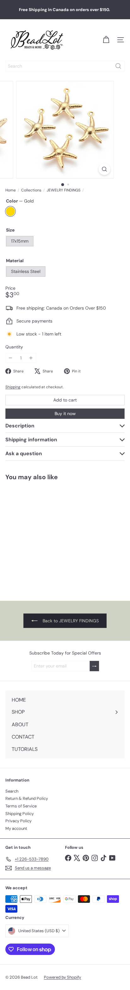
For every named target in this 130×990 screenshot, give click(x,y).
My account (16, 828)
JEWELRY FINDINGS (63, 190)
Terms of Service (21, 806)
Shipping (13, 386)
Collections (31, 190)
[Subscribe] (94, 666)
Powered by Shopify (62, 977)
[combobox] (65, 66)
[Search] (118, 66)
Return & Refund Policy (26, 798)
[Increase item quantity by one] (31, 358)
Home (10, 190)
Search (11, 791)
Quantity (14, 347)
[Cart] (106, 40)
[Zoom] (104, 169)
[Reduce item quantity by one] (10, 358)
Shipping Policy (19, 813)
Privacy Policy (18, 821)
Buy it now (65, 413)
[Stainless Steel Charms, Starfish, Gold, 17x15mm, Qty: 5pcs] (39, 537)
